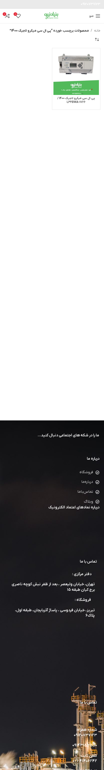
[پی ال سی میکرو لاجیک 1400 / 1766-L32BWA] (76, 72)
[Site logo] (52, 15)
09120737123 (85, 735)
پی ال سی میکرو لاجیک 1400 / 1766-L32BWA (76, 100)
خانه (97, 30)
